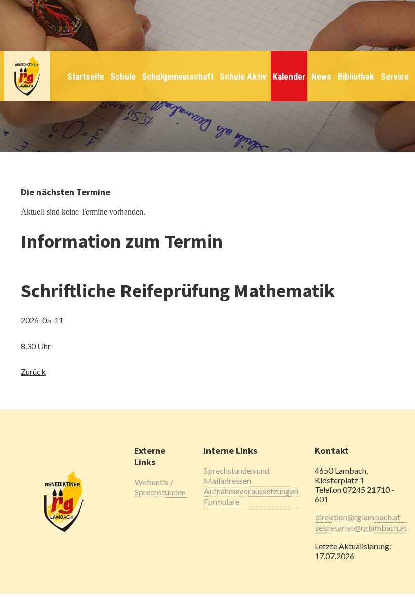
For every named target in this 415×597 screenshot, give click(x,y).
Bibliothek (356, 77)
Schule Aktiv (243, 77)
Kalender (289, 77)
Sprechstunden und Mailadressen (236, 475)
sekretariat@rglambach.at (361, 527)
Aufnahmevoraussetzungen (251, 491)
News (321, 77)
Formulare (221, 501)
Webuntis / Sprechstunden (160, 487)
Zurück (33, 371)
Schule (123, 77)
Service (395, 77)
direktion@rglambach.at (357, 517)
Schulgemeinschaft (178, 77)
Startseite (85, 77)
